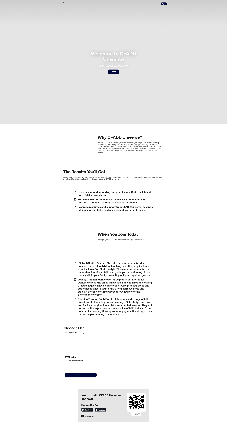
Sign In (164, 4)
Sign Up (113, 72)
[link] (81, 354)
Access (80, 375)
